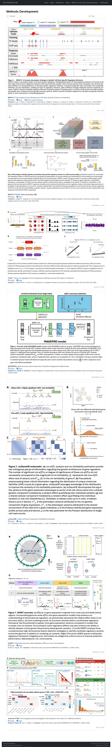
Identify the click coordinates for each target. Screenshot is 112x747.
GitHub (11, 100)
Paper (20, 100)
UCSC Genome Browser (34, 100)
